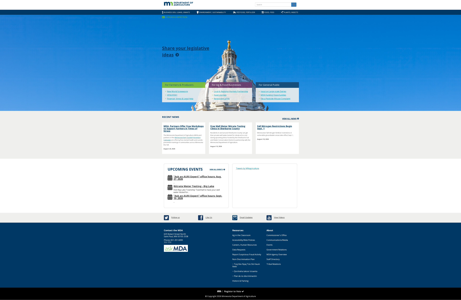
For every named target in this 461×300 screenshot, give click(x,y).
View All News (289, 118)
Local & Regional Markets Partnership (231, 91)
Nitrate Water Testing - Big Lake (194, 186)
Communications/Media (277, 240)
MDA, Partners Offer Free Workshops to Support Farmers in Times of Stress (184, 128)
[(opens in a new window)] (220, 291)
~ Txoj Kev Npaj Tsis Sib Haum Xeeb (246, 265)
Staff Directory (273, 259)
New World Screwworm (177, 91)
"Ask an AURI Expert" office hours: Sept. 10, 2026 (198, 197)
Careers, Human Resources (244, 245)
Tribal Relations (274, 264)
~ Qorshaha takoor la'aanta (244, 271)
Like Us (209, 217)
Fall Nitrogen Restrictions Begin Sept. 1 (274, 127)
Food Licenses (220, 95)
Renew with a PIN (222, 98)
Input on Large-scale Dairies (273, 91)
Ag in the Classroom (241, 235)
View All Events (216, 169)
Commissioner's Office (277, 235)
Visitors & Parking (240, 281)
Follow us (175, 217)
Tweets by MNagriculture (247, 168)
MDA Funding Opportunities (273, 95)
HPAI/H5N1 (172, 95)
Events (270, 245)
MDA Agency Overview (277, 254)
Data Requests (238, 249)
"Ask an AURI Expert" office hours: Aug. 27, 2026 (197, 177)
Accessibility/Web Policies (243, 240)
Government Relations (277, 249)
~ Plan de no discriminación (244, 276)
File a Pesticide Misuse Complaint (275, 98)
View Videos (279, 217)
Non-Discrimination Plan (243, 259)
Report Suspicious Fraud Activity (246, 254)
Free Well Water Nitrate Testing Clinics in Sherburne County (227, 127)
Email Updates (246, 217)
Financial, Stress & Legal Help (180, 98)
